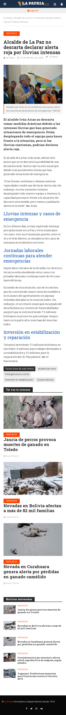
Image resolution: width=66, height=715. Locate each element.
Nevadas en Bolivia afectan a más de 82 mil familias (33, 508)
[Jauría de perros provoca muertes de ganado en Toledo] (33, 412)
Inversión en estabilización (19, 379)
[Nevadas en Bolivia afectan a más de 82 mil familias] (33, 478)
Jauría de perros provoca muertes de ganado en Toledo (30, 444)
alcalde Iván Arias (47, 368)
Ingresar (34, 10)
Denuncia (11, 33)
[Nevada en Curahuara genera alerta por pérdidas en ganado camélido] (33, 539)
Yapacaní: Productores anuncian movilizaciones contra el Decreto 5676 (37, 676)
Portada (8, 17)
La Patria (10, 57)
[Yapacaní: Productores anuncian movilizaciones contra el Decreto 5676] (10, 673)
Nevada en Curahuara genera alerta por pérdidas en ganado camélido (31, 571)
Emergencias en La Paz (17, 374)
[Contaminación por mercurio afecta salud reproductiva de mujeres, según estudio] (10, 657)
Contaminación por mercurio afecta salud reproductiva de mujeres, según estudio (39, 660)
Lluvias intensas (45, 379)
